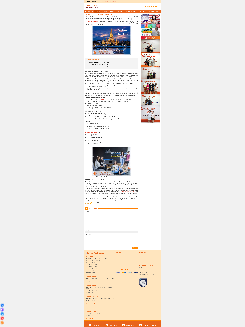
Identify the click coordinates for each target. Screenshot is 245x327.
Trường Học (111, 11)
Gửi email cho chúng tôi (149, 325)
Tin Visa (139, 11)
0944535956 (154, 6)
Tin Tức (157, 11)
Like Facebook (130, 325)
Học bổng (103, 11)
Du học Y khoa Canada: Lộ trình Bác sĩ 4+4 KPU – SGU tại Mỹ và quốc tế (116, 1)
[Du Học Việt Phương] (85, 11)
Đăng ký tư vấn (113, 325)
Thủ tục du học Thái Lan (91, 132)
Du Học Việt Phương (92, 5)
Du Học (97, 11)
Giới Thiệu (90, 11)
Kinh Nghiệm (120, 11)
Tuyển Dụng (151, 11)
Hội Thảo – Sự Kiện (130, 11)
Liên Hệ (144, 11)
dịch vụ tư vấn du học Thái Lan (128, 191)
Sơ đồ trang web (89, 318)
